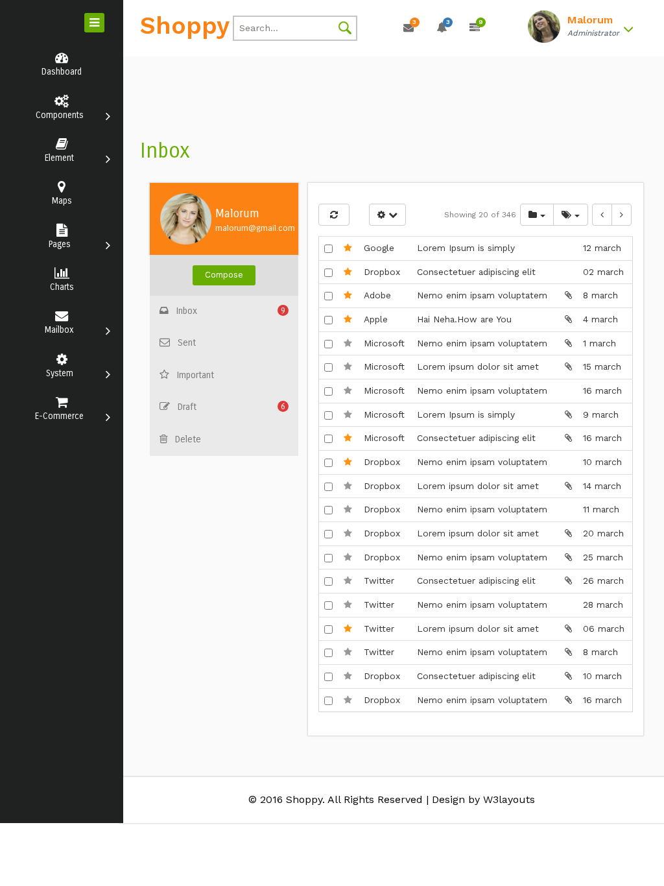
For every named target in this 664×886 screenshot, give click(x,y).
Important (195, 375)
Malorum (237, 214)
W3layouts (509, 799)
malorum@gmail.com (255, 228)
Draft (232, 407)
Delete (188, 439)
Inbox (231, 311)
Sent (187, 342)
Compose (224, 275)
